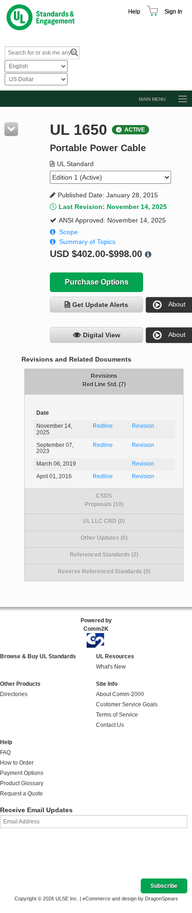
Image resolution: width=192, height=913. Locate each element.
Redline (103, 426)
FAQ (5, 752)
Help (134, 11)
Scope (68, 232)
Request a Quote (21, 793)
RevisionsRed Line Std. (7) (104, 380)
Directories (13, 694)
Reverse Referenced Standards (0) (104, 571)
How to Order (17, 763)
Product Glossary (21, 783)
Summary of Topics (87, 241)
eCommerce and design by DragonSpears (130, 898)
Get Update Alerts (100, 304)
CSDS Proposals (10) (104, 500)
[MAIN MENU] (178, 99)
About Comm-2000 (120, 694)
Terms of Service (117, 714)
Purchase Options (97, 282)
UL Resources (115, 656)
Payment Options (21, 773)
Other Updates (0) (104, 538)
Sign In (173, 11)
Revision (143, 426)
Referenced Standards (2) (104, 554)
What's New (111, 666)
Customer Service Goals (127, 704)
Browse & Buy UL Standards (38, 656)
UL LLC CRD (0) (104, 521)
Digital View (101, 335)
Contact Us (110, 725)
